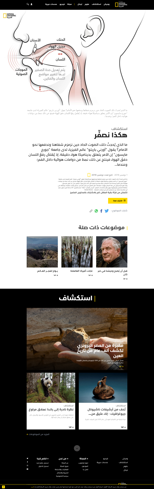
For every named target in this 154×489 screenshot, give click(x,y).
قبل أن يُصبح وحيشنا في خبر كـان (112, 272)
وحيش (106, 4)
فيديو (62, 4)
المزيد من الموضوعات (39, 434)
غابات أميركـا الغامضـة (81, 271)
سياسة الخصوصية (62, 476)
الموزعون (85, 466)
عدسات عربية (51, 4)
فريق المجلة (64, 466)
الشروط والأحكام (62, 473)
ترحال (80, 4)
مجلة (69, 4)
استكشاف (96, 4)
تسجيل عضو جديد (42, 463)
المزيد (32, 487)
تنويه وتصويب (83, 463)
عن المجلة (65, 463)
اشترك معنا (117, 200)
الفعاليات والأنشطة (61, 469)
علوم (87, 4)
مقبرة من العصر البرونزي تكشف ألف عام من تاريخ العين (100, 350)
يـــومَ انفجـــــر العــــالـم (47, 271)
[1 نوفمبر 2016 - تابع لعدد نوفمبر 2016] (107, 171)
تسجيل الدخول (43, 466)
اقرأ (124, 279)
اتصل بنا (85, 469)
